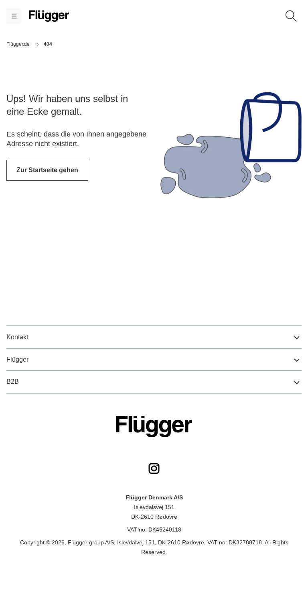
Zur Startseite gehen (47, 170)
